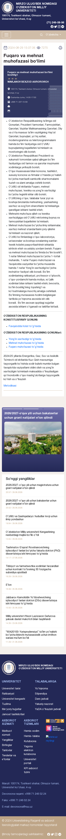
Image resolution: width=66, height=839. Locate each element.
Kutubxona (30, 741)
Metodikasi (10, 386)
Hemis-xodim (31, 731)
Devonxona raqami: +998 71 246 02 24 (24, 794)
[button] (48, 439)
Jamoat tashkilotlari (13, 714)
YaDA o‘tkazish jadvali (48, 709)
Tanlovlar (7, 750)
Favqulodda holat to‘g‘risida (25, 326)
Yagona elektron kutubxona (30, 750)
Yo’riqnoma (41, 689)
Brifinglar (7, 745)
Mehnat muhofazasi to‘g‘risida (26, 343)
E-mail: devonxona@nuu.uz (17, 807)
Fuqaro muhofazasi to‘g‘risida (26, 347)
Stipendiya (41, 694)
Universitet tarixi (11, 689)
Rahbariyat (8, 694)
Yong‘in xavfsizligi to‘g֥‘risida (25, 339)
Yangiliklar (7, 740)
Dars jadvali (41, 699)
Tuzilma (6, 704)
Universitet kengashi (13, 699)
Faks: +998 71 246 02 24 (16, 800)
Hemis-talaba (32, 736)
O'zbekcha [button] (52, 35)
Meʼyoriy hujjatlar (11, 709)
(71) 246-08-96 (55, 23)
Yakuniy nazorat (44, 704)
